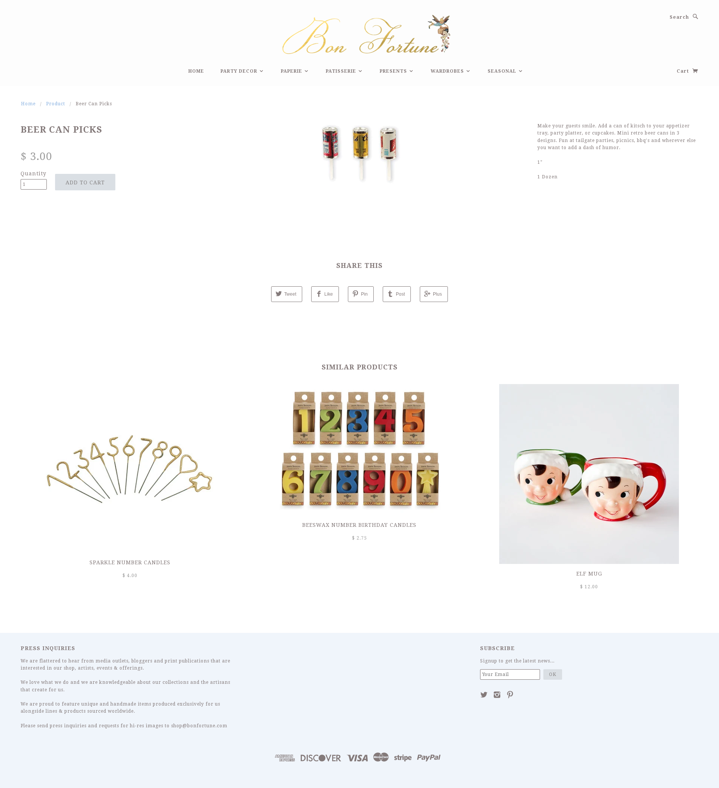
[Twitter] (484, 694)
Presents (394, 71)
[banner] (359, 33)
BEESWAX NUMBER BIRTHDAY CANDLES (359, 525)
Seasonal (503, 71)
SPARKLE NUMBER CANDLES (130, 562)
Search (679, 17)
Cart (684, 71)
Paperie (292, 71)
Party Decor (240, 71)
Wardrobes (448, 71)
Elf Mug (589, 574)
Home (196, 71)
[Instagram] (497, 694)
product (55, 103)
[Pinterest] (510, 694)
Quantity (33, 173)
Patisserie (342, 71)
